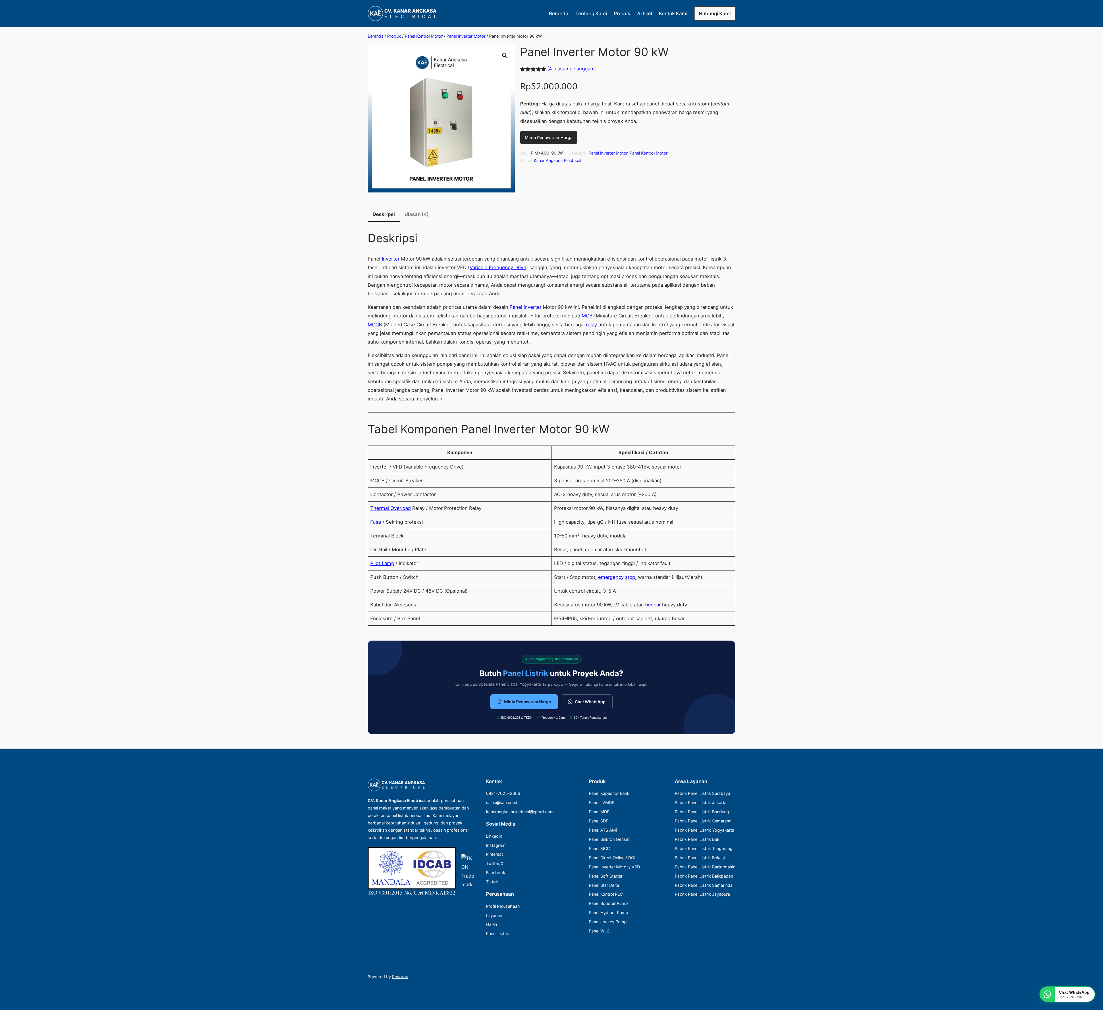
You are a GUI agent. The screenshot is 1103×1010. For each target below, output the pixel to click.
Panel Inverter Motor (465, 36)
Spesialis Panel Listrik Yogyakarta (509, 684)
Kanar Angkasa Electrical (557, 160)
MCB (587, 316)
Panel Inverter (525, 307)
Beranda (375, 36)
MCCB (375, 324)
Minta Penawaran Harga (548, 137)
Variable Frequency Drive (498, 267)
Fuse (375, 522)
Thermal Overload (390, 508)
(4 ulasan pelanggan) (571, 69)
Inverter (391, 259)
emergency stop (616, 577)
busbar (653, 605)
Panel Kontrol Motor (424, 36)
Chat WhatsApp (590, 701)
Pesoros (400, 976)
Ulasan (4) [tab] (416, 214)
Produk (394, 36)
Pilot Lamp (382, 563)
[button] (505, 55)
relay (591, 324)
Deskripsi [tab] (384, 214)
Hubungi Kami (715, 13)
